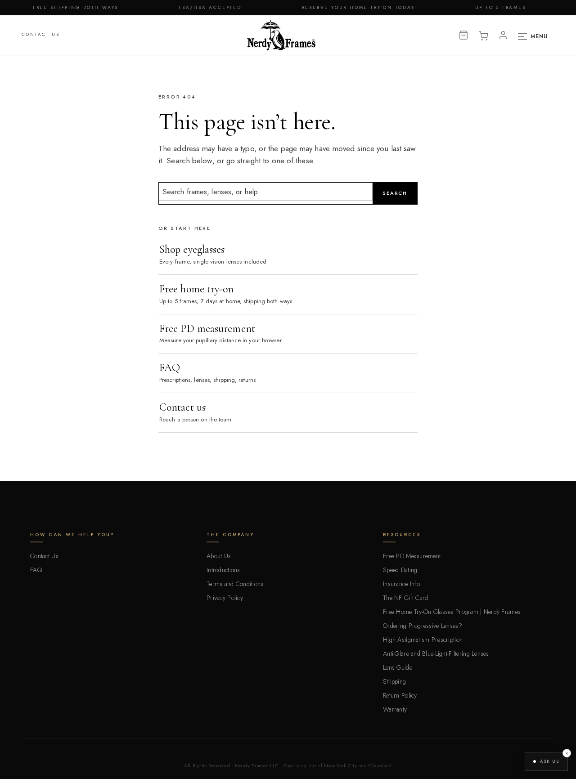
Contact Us (40, 34)
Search (394, 193)
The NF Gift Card (405, 597)
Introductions (223, 569)
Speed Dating (400, 569)
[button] (546, 761)
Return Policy (400, 695)
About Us (219, 555)
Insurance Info (401, 583)
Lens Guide (397, 667)
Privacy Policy (225, 597)
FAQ (36, 569)
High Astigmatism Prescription (423, 639)
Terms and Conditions (235, 583)
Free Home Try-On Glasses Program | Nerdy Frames (452, 611)
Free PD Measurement (412, 555)
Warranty (395, 709)
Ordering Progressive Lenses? (422, 625)
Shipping (394, 681)
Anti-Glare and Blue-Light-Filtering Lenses (436, 653)
